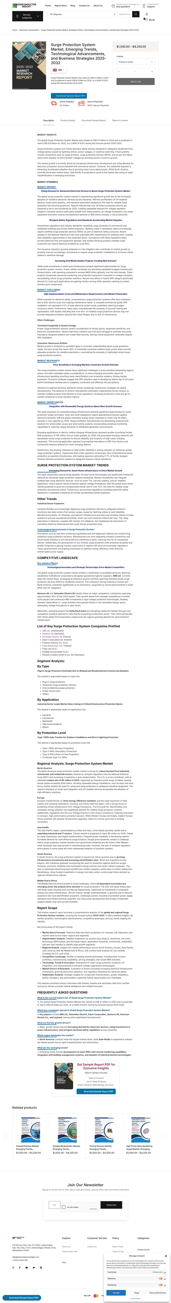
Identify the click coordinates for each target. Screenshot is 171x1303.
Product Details (68, 120)
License (120, 56)
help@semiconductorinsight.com (25, 1257)
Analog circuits (143, 1250)
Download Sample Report (94, 120)
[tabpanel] (29, 65)
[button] (166, 1256)
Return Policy (117, 1246)
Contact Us (84, 5)
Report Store (61, 5)
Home (48, 5)
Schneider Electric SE (52, 636)
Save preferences (157, 1293)
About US (66, 1246)
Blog (73, 5)
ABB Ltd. (46, 630)
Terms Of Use (118, 1251)
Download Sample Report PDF (70, 96)
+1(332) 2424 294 (20, 1260)
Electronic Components (29, 30)
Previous (6, 1136)
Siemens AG (48, 633)
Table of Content (120, 120)
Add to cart (135, 81)
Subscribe (111, 1205)
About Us (98, 5)
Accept (116, 1293)
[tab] (48, 120)
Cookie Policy (135, 1298)
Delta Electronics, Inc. (52, 645)
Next (165, 1136)
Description (48, 120)
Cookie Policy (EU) (69, 1251)
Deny (136, 1293)
